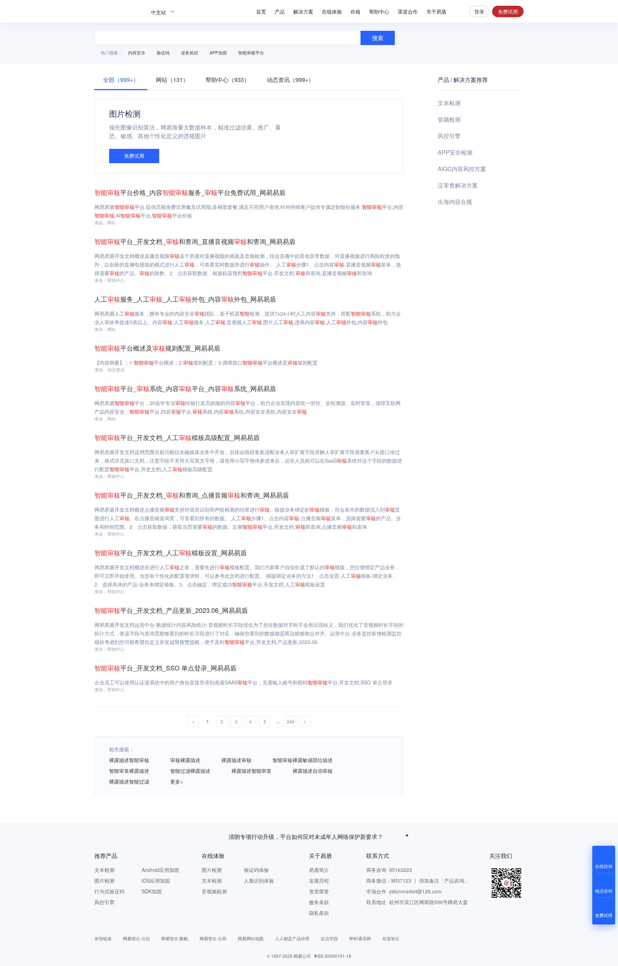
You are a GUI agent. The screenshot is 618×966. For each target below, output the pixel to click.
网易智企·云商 (213, 938)
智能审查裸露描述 (129, 770)
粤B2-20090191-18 (332, 956)
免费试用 (508, 11)
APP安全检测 (455, 152)
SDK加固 (152, 891)
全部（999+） (121, 79)
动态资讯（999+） (290, 79)
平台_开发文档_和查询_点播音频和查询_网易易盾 (191, 494)
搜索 (458, 11)
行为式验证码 (109, 891)
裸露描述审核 (236, 759)
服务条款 (319, 902)
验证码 (163, 52)
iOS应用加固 (156, 880)
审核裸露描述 (185, 759)
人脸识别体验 (259, 880)
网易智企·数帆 (174, 938)
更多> (176, 781)
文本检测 (449, 103)
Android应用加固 (160, 869)
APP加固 (218, 52)
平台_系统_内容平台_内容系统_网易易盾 (185, 388)
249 (290, 721)
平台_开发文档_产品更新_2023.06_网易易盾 (171, 610)
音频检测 (449, 119)
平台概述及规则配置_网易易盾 (157, 347)
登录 (479, 11)
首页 (261, 11)
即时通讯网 (360, 938)
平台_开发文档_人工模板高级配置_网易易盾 (177, 437)
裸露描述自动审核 (313, 770)
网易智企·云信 (136, 938)
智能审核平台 (251, 52)
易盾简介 (319, 869)
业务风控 (189, 52)
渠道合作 (408, 11)
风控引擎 (449, 136)
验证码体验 (256, 869)
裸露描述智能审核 (129, 759)
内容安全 (136, 52)
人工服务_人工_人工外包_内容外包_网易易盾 (185, 298)
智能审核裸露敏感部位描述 (303, 759)
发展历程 (319, 880)
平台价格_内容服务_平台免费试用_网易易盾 (189, 192)
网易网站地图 (251, 938)
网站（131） (172, 79)
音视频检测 (214, 891)
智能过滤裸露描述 (190, 770)
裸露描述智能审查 (251, 770)
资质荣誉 (319, 891)
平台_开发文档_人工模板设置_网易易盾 (170, 552)
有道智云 (390, 938)
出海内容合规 (455, 201)
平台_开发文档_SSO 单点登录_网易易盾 (165, 667)
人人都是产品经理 (292, 938)
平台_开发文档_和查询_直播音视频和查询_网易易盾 (194, 241)
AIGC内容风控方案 (462, 169)
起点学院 (329, 938)
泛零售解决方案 (458, 185)
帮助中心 (379, 11)
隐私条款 (319, 912)
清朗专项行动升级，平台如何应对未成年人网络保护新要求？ (306, 835)
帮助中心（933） (228, 79)
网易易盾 (119, 11)
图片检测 (104, 880)
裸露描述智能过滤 (129, 781)
